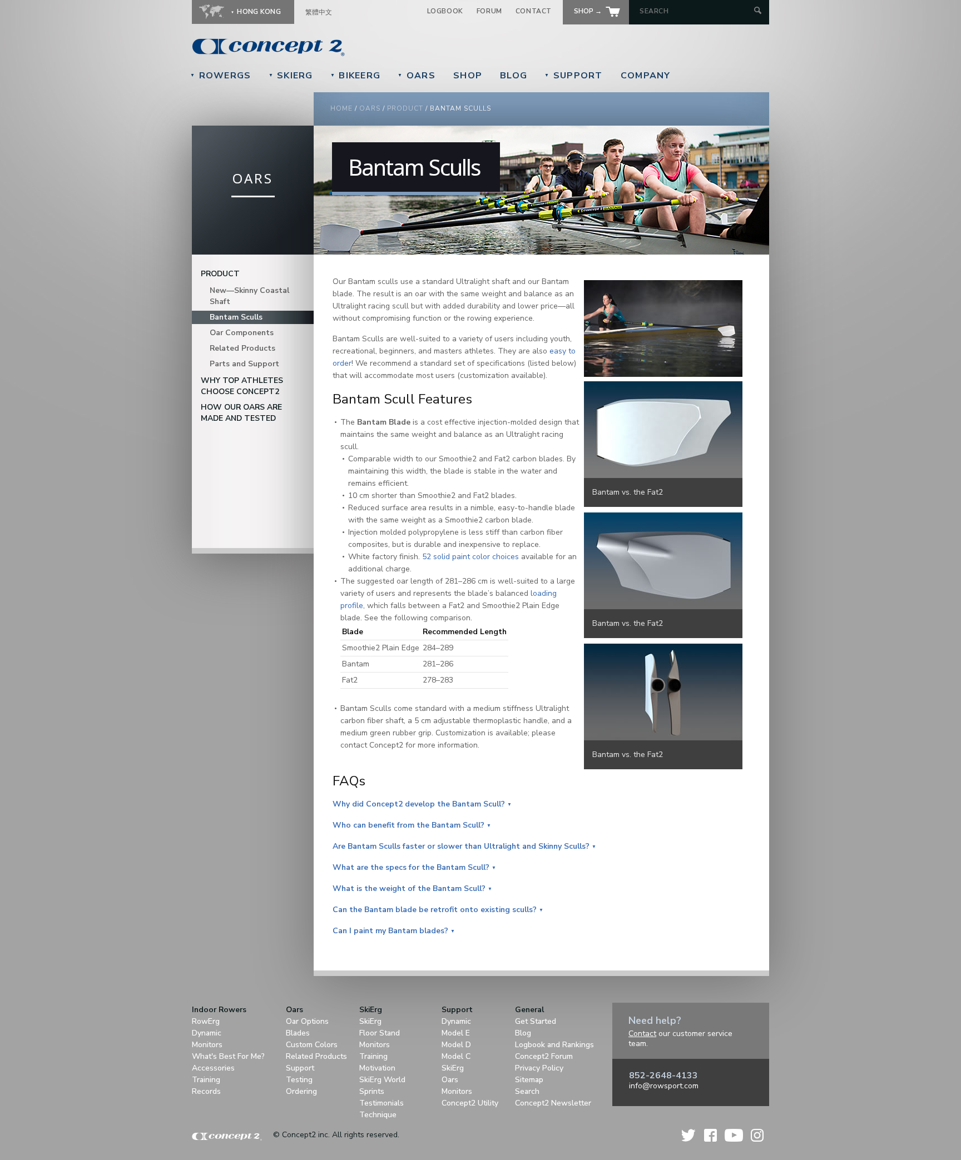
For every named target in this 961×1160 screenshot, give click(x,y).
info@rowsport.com (664, 1086)
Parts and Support (244, 364)
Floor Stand (379, 1033)
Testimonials (381, 1103)
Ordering (301, 1091)
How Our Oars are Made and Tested (241, 413)
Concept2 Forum (544, 1056)
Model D (456, 1044)
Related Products (242, 348)
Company (646, 75)
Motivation (377, 1068)
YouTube (734, 1135)
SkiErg (291, 75)
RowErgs (220, 75)
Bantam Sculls (236, 317)
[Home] (345, 47)
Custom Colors (312, 1044)
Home (341, 108)
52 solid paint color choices (470, 556)
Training (206, 1079)
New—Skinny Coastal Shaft (249, 296)
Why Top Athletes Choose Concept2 (242, 386)
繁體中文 (318, 12)
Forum (489, 11)
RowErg (206, 1021)
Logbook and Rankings (554, 1044)
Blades (298, 1033)
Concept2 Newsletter (553, 1103)
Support (573, 75)
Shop (467, 75)
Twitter (689, 1135)
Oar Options (307, 1021)
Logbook (445, 11)
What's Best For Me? (228, 1056)
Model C (456, 1056)
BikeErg (355, 75)
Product (405, 108)
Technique (378, 1114)
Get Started (535, 1021)
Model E (456, 1033)
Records (206, 1091)
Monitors (207, 1044)
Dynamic (206, 1033)
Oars (416, 75)
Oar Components (242, 332)
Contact (534, 11)
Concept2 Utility (470, 1103)
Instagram (757, 1135)
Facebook (710, 1135)
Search (527, 1091)
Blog (513, 75)
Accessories (213, 1068)
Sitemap (529, 1079)
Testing (299, 1079)
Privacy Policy (539, 1068)
